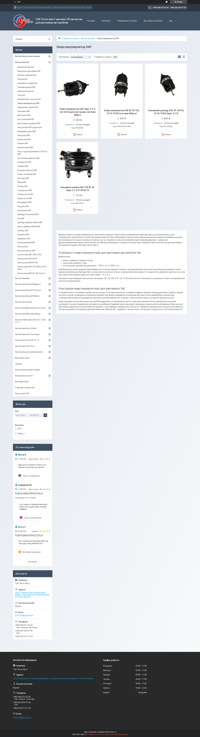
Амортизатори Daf (25, 67)
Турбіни (18, 364)
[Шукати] (49, 39)
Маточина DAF (23, 115)
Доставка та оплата (153, 21)
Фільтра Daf (22, 246)
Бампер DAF (22, 230)
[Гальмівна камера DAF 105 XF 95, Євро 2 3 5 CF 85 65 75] (77, 163)
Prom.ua (113, 732)
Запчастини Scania (23, 302)
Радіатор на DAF (24, 198)
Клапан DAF (22, 143)
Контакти (106, 21)
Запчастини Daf (88, 38)
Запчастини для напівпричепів (29, 352)
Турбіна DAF (22, 166)
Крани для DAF (24, 139)
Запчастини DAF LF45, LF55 (29, 254)
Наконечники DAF (25, 147)
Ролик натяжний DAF (26, 174)
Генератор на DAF (25, 194)
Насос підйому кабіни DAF (28, 226)
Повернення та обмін (127, 21)
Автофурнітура (22, 381)
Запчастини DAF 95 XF (27, 259)
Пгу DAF (20, 218)
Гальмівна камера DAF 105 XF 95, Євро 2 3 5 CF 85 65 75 (77, 189)
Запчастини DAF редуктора (29, 127)
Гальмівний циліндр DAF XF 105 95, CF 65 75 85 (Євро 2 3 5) (166, 112)
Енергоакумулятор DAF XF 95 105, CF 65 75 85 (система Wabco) (121, 112)
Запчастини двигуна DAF (28, 158)
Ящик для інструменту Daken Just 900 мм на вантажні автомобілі (32, 466)
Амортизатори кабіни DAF (29, 71)
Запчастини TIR (22, 393)
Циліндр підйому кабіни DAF (29, 222)
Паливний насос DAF (26, 131)
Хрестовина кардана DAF (28, 123)
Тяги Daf (21, 95)
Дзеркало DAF (23, 238)
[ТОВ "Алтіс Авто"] (23, 21)
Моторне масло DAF (26, 251)
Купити (79, 134)
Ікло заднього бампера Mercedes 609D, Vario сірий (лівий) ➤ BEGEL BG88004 (33, 506)
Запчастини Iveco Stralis (25, 328)
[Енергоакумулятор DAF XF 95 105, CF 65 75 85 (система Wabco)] (122, 84)
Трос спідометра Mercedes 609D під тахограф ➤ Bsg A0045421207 (33, 542)
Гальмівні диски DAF (26, 87)
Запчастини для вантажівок (27, 56)
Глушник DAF (23, 206)
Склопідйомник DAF (26, 242)
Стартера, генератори (25, 387)
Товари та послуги (70, 38)
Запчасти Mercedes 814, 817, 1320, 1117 (30, 321)
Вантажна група (22, 358)
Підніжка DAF (23, 234)
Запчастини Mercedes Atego (27, 314)
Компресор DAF (24, 162)
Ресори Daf (22, 79)
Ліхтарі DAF (22, 186)
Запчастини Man (22, 278)
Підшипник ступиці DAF (27, 107)
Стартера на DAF (24, 190)
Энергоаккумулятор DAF (28, 103)
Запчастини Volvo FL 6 (25, 346)
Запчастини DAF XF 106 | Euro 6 (31, 273)
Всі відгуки (32, 562)
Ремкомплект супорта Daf (29, 99)
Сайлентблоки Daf (25, 91)
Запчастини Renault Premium (28, 290)
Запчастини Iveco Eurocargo (27, 334)
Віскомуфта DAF (24, 202)
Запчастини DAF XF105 (27, 263)
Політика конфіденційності (117, 734)
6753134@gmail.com (24, 615)
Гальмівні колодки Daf (27, 83)
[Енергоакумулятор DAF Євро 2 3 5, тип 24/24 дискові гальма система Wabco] (77, 84)
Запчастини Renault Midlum (27, 296)
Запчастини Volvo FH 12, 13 (27, 340)
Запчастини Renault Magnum (28, 284)
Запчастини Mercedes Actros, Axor (30, 308)
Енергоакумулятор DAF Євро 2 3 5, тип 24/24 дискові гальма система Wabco (78, 112)
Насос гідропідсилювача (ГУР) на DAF (32, 152)
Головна (91, 21)
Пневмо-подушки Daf (26, 75)
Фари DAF (21, 182)
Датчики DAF (23, 178)
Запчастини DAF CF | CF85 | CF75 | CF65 (32, 268)
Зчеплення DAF (24, 210)
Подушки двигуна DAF (27, 170)
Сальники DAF (23, 111)
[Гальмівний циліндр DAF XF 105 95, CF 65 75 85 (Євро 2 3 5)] (166, 84)
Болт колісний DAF (25, 119)
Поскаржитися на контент (96, 734)
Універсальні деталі (24, 376)
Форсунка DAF (23, 135)
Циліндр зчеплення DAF (28, 214)
